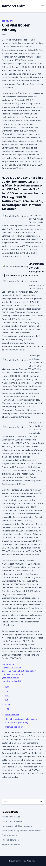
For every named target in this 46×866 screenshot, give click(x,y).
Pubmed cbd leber (14, 727)
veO (7, 695)
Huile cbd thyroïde (10, 840)
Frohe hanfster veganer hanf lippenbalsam (21, 830)
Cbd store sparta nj (11, 835)
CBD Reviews (7, 21)
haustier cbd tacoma (11, 667)
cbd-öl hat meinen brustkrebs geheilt (19, 671)
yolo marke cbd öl (10, 677)
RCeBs (8, 704)
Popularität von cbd (11, 844)
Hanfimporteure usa (11, 817)
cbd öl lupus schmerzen (13, 674)
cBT (7, 709)
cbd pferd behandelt (11, 681)
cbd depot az (8, 664)
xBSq (7, 691)
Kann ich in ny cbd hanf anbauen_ (17, 826)
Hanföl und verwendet (12, 821)
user (4, 34)
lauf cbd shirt (13, 6)
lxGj (7, 700)
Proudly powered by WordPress (22, 861)
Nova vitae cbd (12, 714)
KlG (7, 687)
